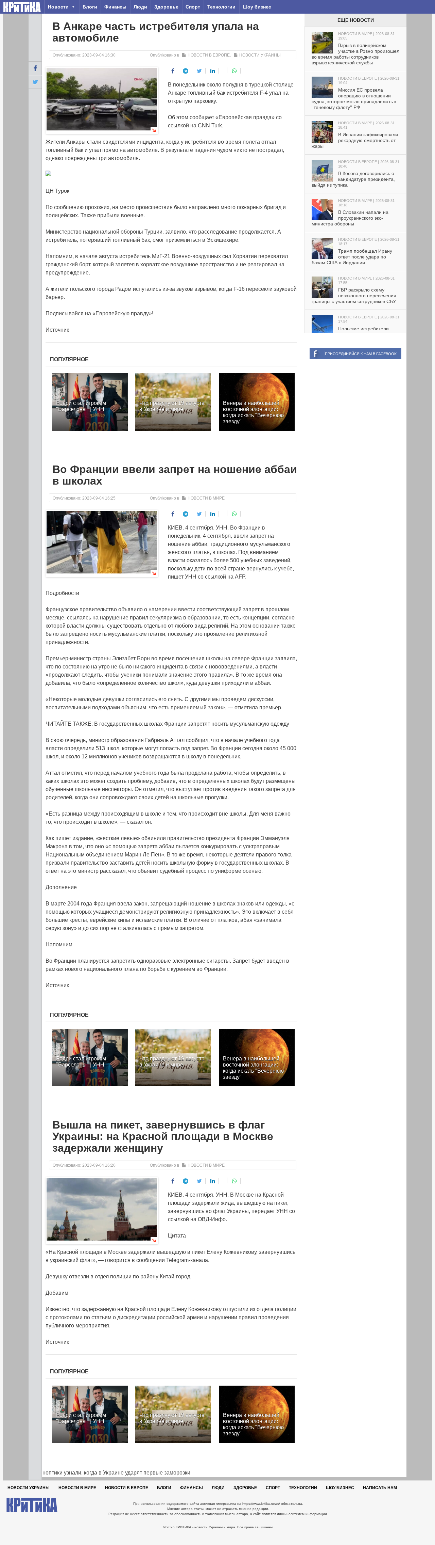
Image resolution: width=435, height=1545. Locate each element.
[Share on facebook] (173, 71)
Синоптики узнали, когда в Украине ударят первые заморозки (109, 1473)
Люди (140, 7)
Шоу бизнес (257, 7)
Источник (57, 330)
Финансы (115, 7)
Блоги (90, 7)
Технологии (221, 7)
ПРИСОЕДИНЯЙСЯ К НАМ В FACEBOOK (361, 354)
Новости (58, 7)
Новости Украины (260, 55)
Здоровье (166, 7)
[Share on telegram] (185, 71)
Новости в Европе (209, 55)
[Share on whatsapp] (235, 71)
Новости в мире (206, 498)
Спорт (193, 7)
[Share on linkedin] (213, 71)
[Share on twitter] (199, 71)
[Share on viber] (223, 70)
